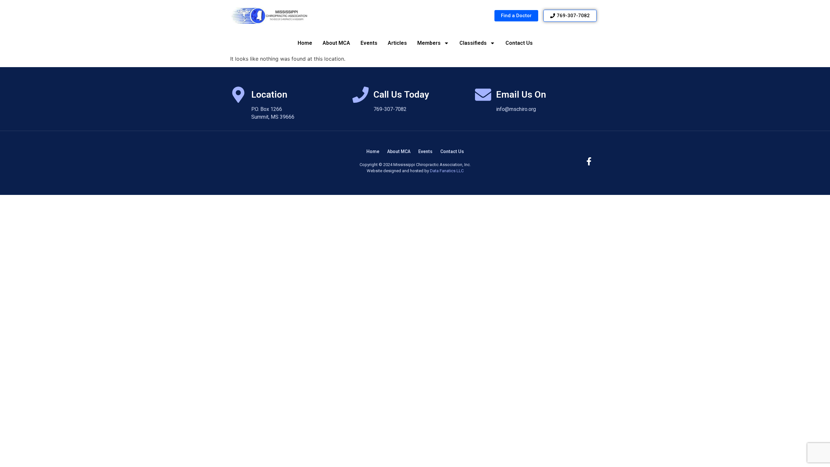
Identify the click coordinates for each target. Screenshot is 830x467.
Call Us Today (401, 94)
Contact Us (519, 43)
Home (305, 43)
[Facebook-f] (589, 161)
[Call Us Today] (360, 95)
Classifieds (473, 43)
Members (429, 43)
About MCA (336, 43)
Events (369, 43)
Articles (397, 43)
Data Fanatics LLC (447, 170)
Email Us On (521, 94)
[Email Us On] (483, 95)
